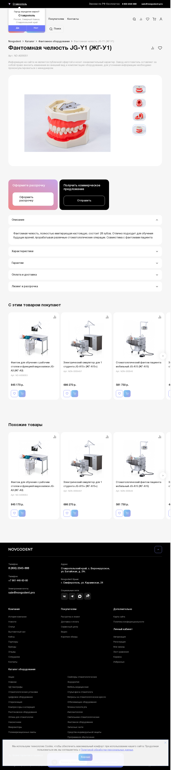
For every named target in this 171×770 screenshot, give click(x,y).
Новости (12, 622)
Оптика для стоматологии (20, 717)
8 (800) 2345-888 (18, 568)
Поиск (57, 29)
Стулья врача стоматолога (80, 692)
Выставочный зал (16, 632)
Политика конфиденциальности (128, 622)
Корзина (117, 657)
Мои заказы (119, 647)
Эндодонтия (73, 682)
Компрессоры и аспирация (21, 707)
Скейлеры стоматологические (82, 677)
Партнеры (13, 642)
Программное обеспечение (80, 737)
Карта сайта (119, 617)
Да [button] (17, 28)
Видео (64, 632)
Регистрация (119, 642)
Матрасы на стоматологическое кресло (86, 697)
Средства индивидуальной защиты (84, 732)
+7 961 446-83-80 (18, 581)
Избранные (118, 662)
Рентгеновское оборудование (22, 712)
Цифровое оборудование (20, 697)
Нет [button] (36, 28)
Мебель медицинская (78, 687)
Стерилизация (15, 702)
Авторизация (119, 637)
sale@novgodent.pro (152, 4)
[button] (163, 356)
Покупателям (56, 19)
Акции (11, 677)
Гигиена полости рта (77, 707)
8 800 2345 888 (129, 4)
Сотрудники (14, 657)
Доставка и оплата (70, 622)
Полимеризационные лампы (22, 732)
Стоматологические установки (23, 692)
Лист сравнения (121, 652)
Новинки (12, 682)
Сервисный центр (69, 627)
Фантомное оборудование (80, 722)
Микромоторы (15, 727)
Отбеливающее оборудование (82, 702)
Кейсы (11, 637)
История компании (17, 617)
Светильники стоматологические (83, 717)
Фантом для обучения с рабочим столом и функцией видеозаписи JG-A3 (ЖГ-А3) (32, 367)
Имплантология (75, 712)
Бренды (12, 647)
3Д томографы (15, 687)
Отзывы (12, 652)
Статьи (11, 627)
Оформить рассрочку (26, 199)
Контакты (73, 19)
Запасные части (75, 727)
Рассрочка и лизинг (70, 617)
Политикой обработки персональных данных (107, 750)
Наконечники (14, 722)
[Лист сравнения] (141, 20)
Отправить (84, 201)
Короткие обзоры (69, 637)
